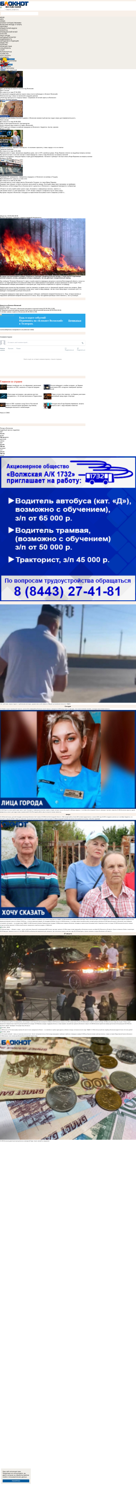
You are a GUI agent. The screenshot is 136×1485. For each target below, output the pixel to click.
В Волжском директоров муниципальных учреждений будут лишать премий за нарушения (26, 1141)
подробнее (16, 430)
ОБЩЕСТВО (4, 43)
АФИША (2, 21)
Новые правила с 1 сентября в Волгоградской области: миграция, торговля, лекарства (94, 810)
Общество (3, 216)
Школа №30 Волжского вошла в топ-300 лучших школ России (65, 1021)
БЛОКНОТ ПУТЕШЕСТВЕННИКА (10, 23)
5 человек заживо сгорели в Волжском (12, 312)
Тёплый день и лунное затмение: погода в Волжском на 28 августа (94, 931)
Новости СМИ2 (5, 413)
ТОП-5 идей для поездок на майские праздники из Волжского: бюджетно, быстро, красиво (29, 127)
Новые (2, 348)
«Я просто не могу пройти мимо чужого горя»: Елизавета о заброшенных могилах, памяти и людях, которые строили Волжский (36, 810)
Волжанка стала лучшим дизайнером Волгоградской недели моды (20, 1035)
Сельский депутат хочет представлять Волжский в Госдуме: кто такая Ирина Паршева (28, 182)
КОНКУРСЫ (4, 30)
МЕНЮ (2, 17)
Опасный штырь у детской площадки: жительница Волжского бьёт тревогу (22, 816)
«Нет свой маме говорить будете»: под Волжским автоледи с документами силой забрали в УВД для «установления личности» (33, 704)
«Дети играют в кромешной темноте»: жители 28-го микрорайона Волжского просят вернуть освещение (30, 708)
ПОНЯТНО (16, 1481)
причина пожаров (12, 329)
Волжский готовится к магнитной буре (93, 1021)
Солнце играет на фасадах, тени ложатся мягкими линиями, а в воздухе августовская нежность (85, 708)
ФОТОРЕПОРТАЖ (6, 52)
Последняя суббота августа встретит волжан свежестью (46, 812)
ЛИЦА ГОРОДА (5, 35)
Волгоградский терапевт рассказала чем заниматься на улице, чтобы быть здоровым (78, 818)
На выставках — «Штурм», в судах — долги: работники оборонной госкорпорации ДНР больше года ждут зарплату (32, 929)
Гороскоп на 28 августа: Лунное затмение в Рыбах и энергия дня (117, 929)
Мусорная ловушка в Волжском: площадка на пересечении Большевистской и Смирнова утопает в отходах (85, 923)
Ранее (18, 348)
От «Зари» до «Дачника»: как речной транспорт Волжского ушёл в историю (33, 818)
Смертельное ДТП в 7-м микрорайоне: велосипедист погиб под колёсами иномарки (24, 1021)
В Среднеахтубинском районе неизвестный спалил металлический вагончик (24, 310)
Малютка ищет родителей (8, 70)
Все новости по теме (6, 92)
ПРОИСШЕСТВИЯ (6, 46)
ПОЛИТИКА (4, 44)
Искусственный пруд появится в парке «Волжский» (16, 125)
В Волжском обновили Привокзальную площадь (43, 923)
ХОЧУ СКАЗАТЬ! (5, 55)
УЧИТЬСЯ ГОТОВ (10, 61)
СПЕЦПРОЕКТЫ (5, 48)
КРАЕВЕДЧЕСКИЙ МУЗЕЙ (8, 32)
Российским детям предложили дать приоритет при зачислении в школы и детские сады (51, 931)
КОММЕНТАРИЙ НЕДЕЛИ (8, 28)
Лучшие (10, 348)
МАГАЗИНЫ (10, 68)
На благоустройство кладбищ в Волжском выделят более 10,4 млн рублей (113, 1029)
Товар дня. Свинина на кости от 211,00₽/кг (14, 931)
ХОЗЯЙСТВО (4, 54)
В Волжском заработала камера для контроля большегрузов (108, 1023)
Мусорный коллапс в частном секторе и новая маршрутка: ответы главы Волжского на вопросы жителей (34, 155)
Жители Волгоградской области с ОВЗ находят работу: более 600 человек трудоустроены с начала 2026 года (73, 816)
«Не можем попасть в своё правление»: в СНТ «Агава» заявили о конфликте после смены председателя (30, 919)
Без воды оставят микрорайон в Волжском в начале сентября (81, 929)
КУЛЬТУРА (3, 34)
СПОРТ (2, 50)
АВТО (2, 19)
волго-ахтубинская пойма (26, 329)
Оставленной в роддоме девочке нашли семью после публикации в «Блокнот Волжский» (29, 94)
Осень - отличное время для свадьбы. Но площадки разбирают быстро (41, 921)
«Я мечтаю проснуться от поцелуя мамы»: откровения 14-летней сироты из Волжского (28, 97)
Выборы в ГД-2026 (6, 158)
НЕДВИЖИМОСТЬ (6, 39)
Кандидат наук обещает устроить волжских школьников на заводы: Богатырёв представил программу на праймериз (37, 184)
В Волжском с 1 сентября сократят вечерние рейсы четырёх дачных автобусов (83, 921)
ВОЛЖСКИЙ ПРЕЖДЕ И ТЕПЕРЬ (11, 24)
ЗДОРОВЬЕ (4, 26)
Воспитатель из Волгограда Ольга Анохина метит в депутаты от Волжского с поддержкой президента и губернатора (38, 186)
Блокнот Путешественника (8, 99)
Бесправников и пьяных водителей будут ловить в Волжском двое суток (82, 919)
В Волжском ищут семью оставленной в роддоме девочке (19, 96)
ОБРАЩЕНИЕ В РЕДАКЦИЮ (9, 41)
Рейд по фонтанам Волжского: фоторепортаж (15, 123)
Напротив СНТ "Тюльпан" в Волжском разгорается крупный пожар (21, 308)
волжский (3, 329)
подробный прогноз (6, 430)
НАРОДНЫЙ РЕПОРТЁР (8, 37)
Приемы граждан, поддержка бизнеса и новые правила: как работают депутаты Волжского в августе (64, 1023)
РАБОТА (12, 59)
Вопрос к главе (5, 129)
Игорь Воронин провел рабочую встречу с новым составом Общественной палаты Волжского (108, 1034)
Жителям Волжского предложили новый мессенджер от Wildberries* (34, 925)
